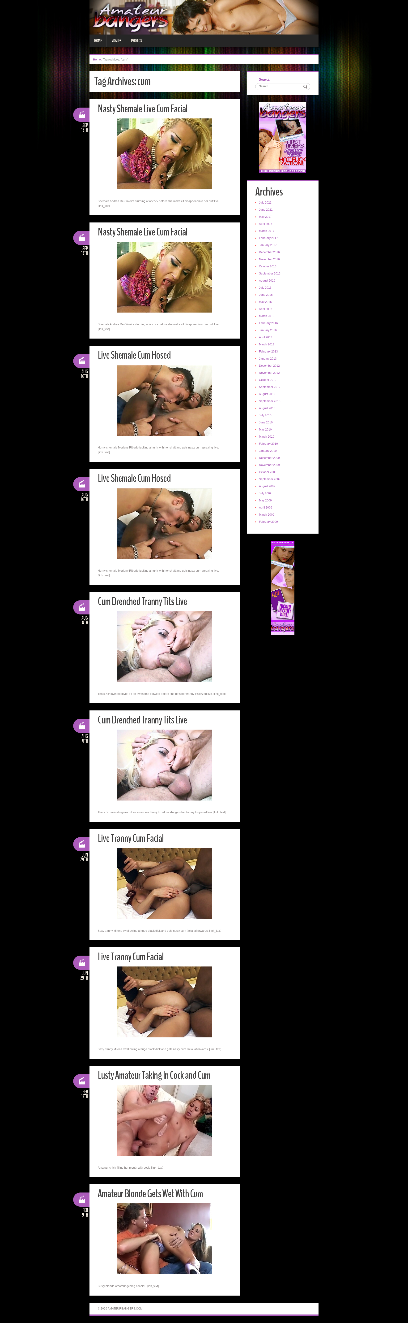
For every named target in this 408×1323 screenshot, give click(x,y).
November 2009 (269, 465)
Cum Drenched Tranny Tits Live (142, 601)
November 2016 (269, 259)
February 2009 (268, 521)
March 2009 (266, 514)
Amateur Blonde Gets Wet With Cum (150, 1194)
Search (264, 79)
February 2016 (268, 323)
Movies (116, 41)
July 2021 (265, 202)
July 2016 (265, 287)
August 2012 (267, 394)
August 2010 (267, 408)
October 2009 (267, 472)
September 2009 (269, 479)
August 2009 (267, 486)
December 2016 (269, 252)
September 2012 (269, 387)
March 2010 (266, 436)
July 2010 (265, 415)
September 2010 (269, 401)
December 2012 (269, 365)
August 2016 (267, 280)
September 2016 (269, 273)
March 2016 (266, 316)
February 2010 (268, 443)
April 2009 (265, 507)
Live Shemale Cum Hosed (134, 355)
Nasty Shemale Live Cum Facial (142, 109)
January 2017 (268, 245)
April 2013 (265, 337)
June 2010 (266, 422)
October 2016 (267, 266)
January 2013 (268, 358)
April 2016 (265, 309)
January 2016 (268, 330)
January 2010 (268, 451)
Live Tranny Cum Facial (131, 838)
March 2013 (266, 344)
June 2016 (266, 294)
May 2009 (265, 500)
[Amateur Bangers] (204, 17)
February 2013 (268, 351)
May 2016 (265, 302)
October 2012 (267, 380)
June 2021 (266, 209)
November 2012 (269, 372)
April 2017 (265, 224)
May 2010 (265, 429)
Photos (136, 41)
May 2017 (265, 216)
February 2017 (268, 238)
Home (98, 41)
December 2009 (269, 458)
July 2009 (265, 493)
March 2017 (266, 231)
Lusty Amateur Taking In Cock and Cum (154, 1075)
